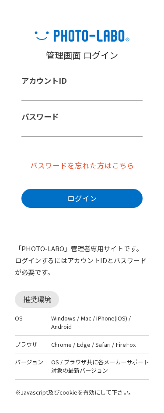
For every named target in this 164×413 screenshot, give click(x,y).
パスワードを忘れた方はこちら (82, 165)
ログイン (82, 198)
